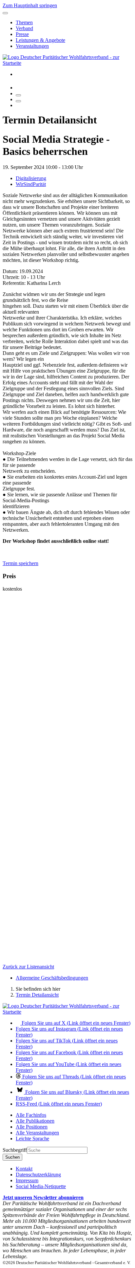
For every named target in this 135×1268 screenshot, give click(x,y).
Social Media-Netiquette (41, 1186)
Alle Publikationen (35, 1121)
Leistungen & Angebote (40, 40)
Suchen (12, 1157)
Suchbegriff (15, 1150)
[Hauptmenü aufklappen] (5, 13)
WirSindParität (31, 184)
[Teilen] (18, 101)
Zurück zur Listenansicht (28, 966)
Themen (24, 22)
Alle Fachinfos (31, 1115)
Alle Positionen (32, 1127)
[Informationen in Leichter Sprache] (19, 87)
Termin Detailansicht (37, 995)
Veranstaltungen (32, 46)
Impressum (27, 1180)
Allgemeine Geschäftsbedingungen (52, 978)
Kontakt (24, 1168)
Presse (22, 34)
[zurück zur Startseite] (67, 63)
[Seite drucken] (18, 95)
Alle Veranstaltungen (37, 1132)
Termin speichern (20, 563)
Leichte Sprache (32, 1138)
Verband (24, 28)
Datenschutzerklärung (38, 1174)
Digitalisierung (31, 178)
